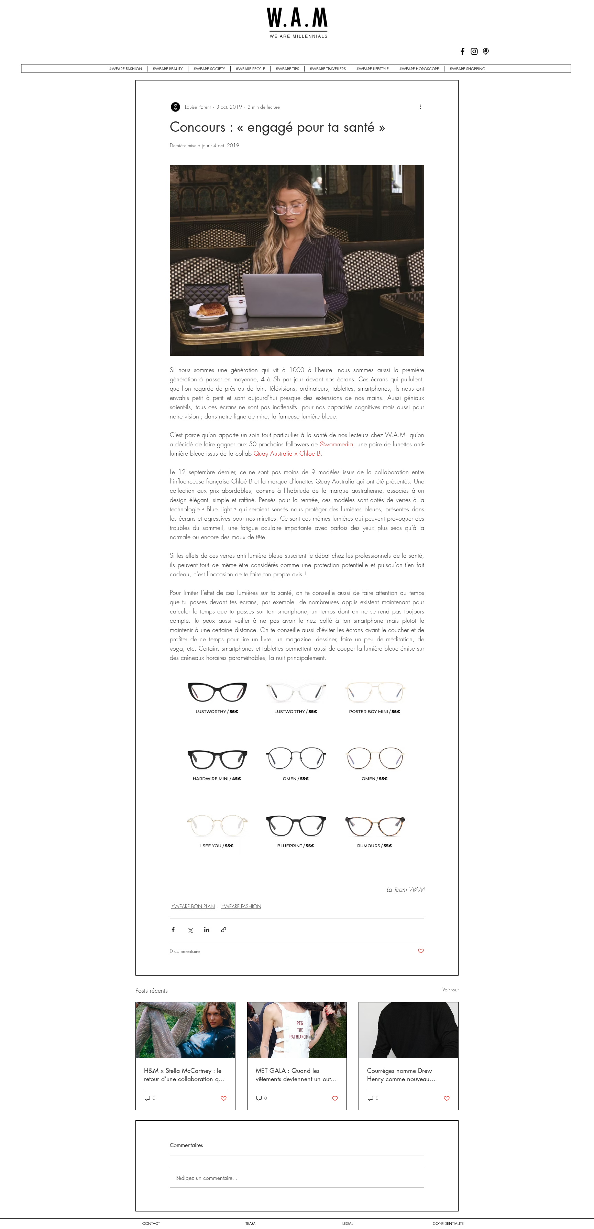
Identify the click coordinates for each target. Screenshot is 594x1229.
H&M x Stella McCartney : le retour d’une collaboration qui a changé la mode (183, 1074)
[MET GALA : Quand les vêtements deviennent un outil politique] (297, 1030)
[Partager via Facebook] (173, 929)
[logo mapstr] (486, 51)
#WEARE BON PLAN (193, 906)
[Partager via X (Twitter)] (190, 929)
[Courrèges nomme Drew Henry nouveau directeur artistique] (408, 1030)
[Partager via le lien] (223, 929)
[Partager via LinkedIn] (207, 929)
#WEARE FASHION (241, 906)
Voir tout (450, 989)
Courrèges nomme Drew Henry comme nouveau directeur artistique (399, 1074)
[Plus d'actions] (420, 106)
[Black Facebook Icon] (462, 51)
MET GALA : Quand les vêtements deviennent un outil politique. (295, 1074)
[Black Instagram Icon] (474, 51)
